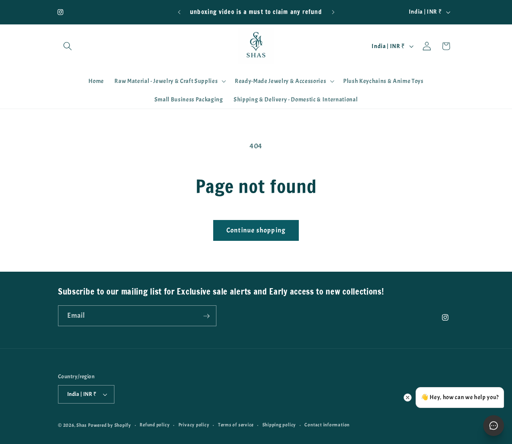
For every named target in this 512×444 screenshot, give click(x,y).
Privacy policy (194, 425)
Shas (81, 425)
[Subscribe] (206, 316)
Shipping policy (279, 425)
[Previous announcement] (179, 12)
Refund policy (155, 425)
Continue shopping (256, 230)
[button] (67, 46)
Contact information (327, 425)
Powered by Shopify (109, 425)
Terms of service (236, 425)
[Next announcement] (333, 12)
